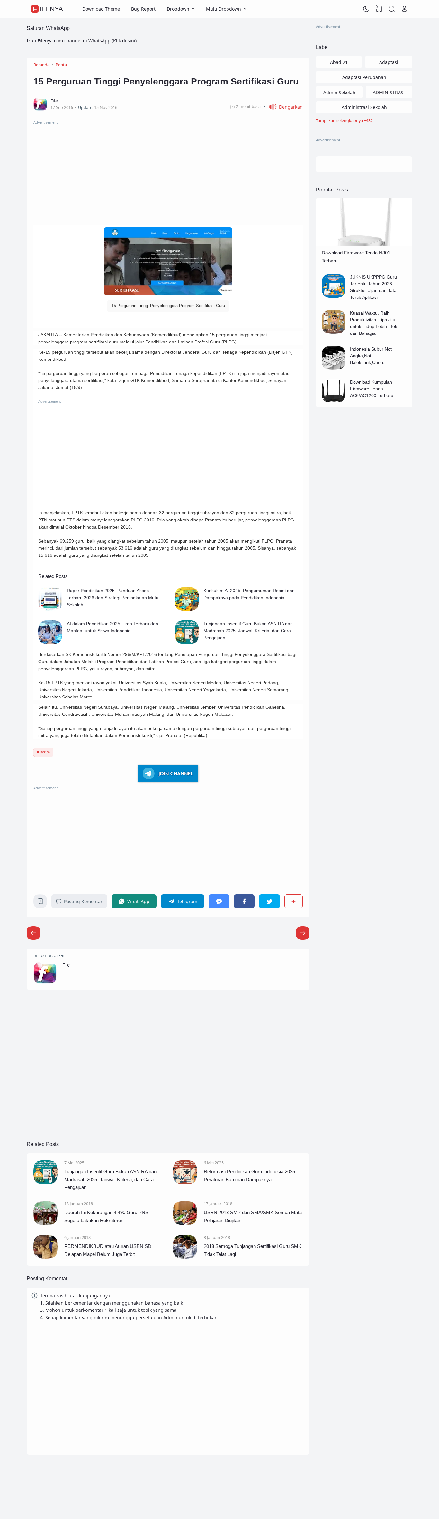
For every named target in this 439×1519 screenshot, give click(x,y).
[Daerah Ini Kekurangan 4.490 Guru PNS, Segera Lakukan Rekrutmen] (45, 1223)
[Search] (391, 9)
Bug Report (143, 9)
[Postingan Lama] (33, 933)
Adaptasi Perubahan (364, 77)
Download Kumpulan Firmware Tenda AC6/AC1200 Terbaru (371, 388)
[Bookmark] (40, 903)
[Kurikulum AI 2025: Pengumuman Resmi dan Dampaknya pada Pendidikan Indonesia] (187, 609)
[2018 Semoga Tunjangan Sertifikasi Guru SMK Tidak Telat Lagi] (185, 1257)
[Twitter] (269, 901)
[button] (283, 107)
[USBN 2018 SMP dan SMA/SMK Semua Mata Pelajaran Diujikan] (185, 1223)
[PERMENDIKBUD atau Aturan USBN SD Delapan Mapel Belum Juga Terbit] (45, 1257)
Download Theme (101, 9)
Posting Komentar (83, 901)
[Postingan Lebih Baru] (302, 933)
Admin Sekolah (339, 92)
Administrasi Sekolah (364, 107)
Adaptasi (388, 62)
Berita (45, 752)
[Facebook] (244, 901)
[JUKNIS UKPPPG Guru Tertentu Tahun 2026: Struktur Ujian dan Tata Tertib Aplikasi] (334, 296)
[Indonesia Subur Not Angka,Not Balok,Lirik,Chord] (334, 368)
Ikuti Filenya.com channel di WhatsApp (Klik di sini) (82, 41)
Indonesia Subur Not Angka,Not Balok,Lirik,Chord (371, 355)
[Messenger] (219, 901)
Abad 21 (339, 62)
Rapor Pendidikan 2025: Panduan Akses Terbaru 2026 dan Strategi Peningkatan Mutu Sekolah (112, 597)
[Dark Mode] (366, 9)
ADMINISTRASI (389, 92)
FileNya (48, 9)
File (66, 965)
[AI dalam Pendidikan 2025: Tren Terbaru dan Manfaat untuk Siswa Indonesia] (50, 642)
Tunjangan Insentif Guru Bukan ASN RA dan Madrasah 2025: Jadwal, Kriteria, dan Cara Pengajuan (248, 630)
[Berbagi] (293, 901)
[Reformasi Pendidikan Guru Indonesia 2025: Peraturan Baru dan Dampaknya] (185, 1182)
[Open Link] (404, 9)
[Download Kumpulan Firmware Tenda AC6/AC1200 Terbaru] (334, 401)
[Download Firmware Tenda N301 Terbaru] (364, 244)
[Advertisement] (168, 171)
